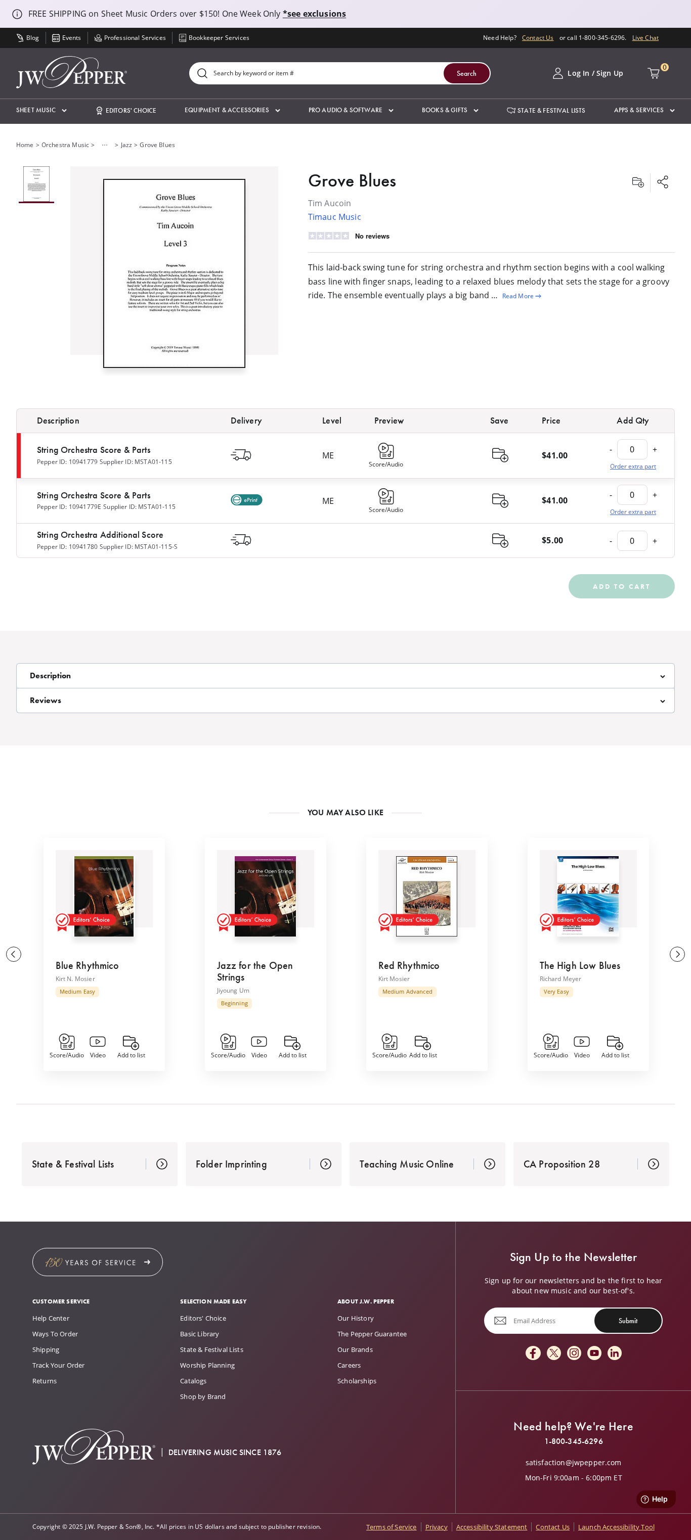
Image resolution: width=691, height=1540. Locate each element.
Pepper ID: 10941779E (69, 506)
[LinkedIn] (615, 1354)
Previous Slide (13, 954)
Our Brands (355, 1349)
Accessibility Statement (492, 1526)
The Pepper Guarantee (372, 1333)
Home (25, 145)
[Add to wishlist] (638, 183)
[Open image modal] (174, 277)
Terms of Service (391, 1526)
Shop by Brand (203, 1396)
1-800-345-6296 (573, 1441)
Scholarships (356, 1380)
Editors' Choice (203, 1318)
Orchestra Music (65, 145)
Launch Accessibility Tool (616, 1526)
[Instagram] (574, 1354)
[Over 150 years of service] (97, 1262)
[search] (202, 74)
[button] (41, 110)
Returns (44, 1380)
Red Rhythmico (409, 965)
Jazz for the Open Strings (255, 971)
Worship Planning (207, 1365)
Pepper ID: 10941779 (67, 461)
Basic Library (199, 1333)
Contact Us (538, 37)
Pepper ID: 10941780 (67, 546)
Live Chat (645, 37)
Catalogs (193, 1380)
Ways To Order (55, 1333)
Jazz (127, 145)
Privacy (436, 1526)
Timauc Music (334, 216)
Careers (349, 1365)
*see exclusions (314, 13)
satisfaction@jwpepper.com (574, 1463)
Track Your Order (58, 1365)
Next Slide (677, 954)
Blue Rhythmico (87, 965)
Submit (628, 1320)
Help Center (50, 1318)
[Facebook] (533, 1354)
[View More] (105, 145)
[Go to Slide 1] (36, 184)
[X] (554, 1354)
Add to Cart (622, 586)
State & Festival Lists (211, 1349)
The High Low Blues (580, 965)
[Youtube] (594, 1354)
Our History (355, 1318)
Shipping (45, 1349)
